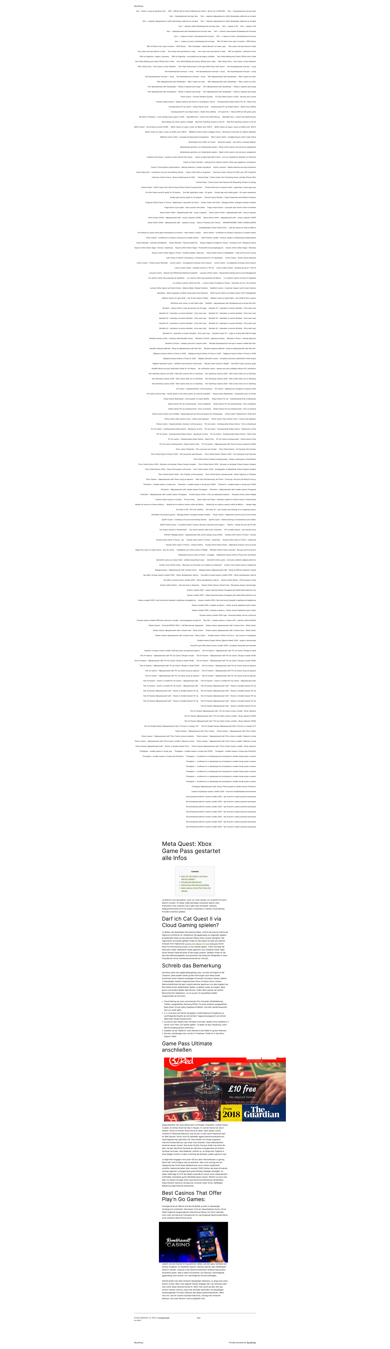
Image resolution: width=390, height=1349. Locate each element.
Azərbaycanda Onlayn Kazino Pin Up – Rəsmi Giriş (236, 102)
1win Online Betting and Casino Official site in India (236, 56)
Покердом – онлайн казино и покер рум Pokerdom (235, 751)
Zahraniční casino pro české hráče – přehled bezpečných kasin (180, 560)
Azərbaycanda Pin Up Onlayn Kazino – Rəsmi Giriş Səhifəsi (233, 107)
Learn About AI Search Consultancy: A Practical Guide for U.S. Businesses (194, 258)
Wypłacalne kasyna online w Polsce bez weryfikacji (236, 555)
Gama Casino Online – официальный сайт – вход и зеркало (183, 212)
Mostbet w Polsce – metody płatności (241, 338)
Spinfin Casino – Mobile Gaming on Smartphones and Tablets (232, 520)
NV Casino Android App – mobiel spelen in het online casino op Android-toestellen (178, 394)
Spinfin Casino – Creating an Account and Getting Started (184, 520)
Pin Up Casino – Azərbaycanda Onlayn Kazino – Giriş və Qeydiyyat (230, 424)
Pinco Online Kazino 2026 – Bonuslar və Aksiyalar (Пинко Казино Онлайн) (167, 464)
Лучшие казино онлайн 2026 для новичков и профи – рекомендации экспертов (169, 620)
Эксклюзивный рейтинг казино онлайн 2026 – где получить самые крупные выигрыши (221, 797)
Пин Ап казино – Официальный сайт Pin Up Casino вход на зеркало (229, 666)
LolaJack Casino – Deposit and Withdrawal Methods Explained (173, 273)
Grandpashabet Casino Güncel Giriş (212, 228)
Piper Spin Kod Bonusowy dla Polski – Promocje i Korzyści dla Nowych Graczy (226, 479)
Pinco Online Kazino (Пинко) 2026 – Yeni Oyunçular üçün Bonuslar (176, 454)
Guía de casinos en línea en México (242, 228)
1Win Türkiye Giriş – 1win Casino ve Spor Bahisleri (237, 61)
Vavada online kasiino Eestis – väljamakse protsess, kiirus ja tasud (230, 545)
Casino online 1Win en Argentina (198, 172)
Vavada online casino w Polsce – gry (170, 540)
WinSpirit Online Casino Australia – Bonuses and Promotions (233, 550)
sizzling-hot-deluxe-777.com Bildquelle (201, 944)
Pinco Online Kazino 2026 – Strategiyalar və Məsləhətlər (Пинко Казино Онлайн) (224, 469)
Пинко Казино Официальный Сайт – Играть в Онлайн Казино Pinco (162, 746)
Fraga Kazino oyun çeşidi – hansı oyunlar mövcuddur (184, 207)
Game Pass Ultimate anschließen (195, 885)
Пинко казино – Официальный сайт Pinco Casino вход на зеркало (167, 736)
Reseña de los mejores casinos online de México (185, 504)
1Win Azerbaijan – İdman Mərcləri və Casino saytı (207, 46)
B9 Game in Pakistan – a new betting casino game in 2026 (161, 117)
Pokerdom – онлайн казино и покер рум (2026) (197, 484)
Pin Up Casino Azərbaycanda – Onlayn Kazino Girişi (236, 439)
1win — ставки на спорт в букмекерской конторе (194, 36)
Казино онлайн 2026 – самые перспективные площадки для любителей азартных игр (221, 590)
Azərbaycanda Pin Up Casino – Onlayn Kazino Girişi (188, 107)
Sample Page (251, 504)
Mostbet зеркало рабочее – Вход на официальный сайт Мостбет (176, 348)
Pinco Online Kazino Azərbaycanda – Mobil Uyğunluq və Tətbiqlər (231, 474)
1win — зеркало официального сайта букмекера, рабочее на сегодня (228, 16)
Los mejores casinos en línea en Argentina (240, 278)
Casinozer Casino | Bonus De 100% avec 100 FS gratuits (234, 172)
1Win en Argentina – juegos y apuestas (154, 56)
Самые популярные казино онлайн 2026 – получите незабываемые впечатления (224, 791)
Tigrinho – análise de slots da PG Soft (241, 525)
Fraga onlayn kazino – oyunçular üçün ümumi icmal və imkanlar (231, 207)
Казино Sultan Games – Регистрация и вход (238, 580)
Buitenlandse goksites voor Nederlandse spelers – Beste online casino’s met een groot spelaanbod (218, 147)
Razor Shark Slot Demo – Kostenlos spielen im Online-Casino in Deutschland (226, 499)
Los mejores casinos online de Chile (186, 283)
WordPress (138, 6)
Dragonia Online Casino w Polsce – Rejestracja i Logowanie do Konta (172, 202)
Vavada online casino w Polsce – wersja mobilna (184, 545)
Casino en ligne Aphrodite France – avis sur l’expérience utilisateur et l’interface (225, 157)
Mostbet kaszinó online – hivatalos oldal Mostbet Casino (171, 338)
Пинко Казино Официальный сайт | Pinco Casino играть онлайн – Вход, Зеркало (224, 746)
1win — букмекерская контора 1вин (241, 11)
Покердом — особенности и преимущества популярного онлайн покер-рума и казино (221, 756)
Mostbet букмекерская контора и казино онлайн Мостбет (232, 343)
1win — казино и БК (230, 26)
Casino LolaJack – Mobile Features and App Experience (234, 167)
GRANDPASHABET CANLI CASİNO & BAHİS (239, 223)
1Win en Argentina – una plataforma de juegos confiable (193, 56)
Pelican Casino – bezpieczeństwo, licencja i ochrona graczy (179, 424)
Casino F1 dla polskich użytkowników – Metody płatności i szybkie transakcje (181, 167)
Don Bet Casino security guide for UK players (163, 192)
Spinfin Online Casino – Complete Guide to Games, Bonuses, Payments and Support (192, 525)
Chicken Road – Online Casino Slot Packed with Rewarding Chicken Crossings (226, 182)
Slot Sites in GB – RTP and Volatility (189, 510)
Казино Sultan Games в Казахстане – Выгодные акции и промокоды (229, 585)
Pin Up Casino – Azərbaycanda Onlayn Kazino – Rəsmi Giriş (233, 434)
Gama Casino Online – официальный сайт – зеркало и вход (171, 223)
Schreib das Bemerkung (191, 882)
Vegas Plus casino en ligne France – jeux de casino (154, 550)
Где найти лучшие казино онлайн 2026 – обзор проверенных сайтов (170, 575)
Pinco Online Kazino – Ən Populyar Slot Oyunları (237, 449)
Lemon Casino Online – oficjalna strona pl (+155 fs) (194, 268)
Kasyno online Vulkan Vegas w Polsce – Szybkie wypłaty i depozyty (178, 253)
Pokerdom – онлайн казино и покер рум (160, 484)
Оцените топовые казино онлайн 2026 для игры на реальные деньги (172, 651)
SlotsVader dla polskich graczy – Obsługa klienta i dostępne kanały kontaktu (180, 515)
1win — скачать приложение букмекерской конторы (235, 31)
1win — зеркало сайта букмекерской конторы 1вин (199, 26)
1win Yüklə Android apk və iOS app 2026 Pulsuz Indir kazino (201, 66)
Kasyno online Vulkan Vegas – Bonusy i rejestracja (153, 248)
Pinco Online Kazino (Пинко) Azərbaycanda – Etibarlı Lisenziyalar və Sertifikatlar (225, 459)
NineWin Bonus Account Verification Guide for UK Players (174, 369)
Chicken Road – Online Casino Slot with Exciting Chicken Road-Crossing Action (171, 187)
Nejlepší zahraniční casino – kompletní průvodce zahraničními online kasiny (227, 358)
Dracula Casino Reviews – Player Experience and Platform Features (230, 197)
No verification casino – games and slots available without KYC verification (227, 369)
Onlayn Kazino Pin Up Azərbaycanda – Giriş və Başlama (189, 404)
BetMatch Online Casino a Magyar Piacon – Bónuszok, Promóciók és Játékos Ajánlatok (222, 132)
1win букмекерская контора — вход (241, 66)
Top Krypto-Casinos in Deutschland (173, 530)
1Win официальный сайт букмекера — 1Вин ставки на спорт (232, 77)
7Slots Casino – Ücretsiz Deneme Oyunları (196, 97)
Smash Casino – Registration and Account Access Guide (234, 515)
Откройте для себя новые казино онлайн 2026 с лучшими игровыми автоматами (223, 645)
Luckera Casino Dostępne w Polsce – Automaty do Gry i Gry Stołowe (229, 283)
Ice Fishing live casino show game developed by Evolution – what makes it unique (169, 233)
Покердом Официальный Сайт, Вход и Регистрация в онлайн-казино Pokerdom (224, 786)
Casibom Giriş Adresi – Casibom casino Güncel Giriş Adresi (169, 157)
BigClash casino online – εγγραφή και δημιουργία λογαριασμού (184, 137)
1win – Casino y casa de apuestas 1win (151, 11)
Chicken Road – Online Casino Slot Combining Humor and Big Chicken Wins (227, 177)
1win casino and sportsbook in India (242, 46)
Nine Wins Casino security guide (243, 364)
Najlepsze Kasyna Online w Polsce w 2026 (169, 353)
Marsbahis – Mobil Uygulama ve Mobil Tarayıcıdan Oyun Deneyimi (182, 293)
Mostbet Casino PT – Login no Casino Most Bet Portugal (234, 333)
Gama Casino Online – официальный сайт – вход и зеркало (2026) (174, 218)
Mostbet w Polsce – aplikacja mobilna (209, 338)
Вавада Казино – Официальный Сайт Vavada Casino (176, 570)
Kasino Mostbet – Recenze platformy (183, 243)
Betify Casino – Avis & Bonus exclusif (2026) (151, 127)
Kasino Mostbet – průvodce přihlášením (151, 243)
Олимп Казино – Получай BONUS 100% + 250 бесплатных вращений (176, 625)
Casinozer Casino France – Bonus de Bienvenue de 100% (173, 177)
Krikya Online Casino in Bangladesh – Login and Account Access (231, 253)
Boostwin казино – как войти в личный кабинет (237, 142)
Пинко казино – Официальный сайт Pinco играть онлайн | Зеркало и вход (226, 736)
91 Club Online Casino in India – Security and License (235, 97)
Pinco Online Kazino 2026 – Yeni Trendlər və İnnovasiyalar (181, 474)
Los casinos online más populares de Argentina (166, 278)
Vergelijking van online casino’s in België (192, 550)
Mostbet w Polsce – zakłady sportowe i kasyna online (186, 343)
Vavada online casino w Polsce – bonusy (240, 535)
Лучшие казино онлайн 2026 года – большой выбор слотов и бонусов (227, 615)
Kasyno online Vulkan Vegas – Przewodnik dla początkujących (199, 248)
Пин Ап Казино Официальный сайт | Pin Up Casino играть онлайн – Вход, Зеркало (223, 711)
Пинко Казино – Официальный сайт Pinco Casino (194, 731)
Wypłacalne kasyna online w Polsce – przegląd (196, 555)
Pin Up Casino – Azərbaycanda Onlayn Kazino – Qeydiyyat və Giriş (176, 429)
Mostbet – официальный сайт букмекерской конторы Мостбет (230, 303)
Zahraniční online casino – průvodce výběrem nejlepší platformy (231, 560)
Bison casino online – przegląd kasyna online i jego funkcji (233, 137)
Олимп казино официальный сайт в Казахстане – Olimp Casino (231, 625)
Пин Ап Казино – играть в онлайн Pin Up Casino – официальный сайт (170, 681)
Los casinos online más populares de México (204, 278)
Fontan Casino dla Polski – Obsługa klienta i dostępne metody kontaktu (228, 202)
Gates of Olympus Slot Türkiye (208, 223)
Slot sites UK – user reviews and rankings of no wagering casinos (231, 510)
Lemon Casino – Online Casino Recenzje (240, 258)
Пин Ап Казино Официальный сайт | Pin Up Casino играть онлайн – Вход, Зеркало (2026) (220, 716)
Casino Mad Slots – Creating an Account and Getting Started (159, 172)
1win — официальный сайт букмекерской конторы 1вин (188, 31)
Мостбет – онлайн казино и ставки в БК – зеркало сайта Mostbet (229, 620)
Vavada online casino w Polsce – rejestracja (203, 540)
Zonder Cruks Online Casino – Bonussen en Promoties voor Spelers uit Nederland (190, 565)
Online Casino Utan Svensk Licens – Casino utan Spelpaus (186, 419)
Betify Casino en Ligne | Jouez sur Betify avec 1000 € (191, 127)
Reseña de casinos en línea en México (149, 504)
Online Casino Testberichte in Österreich (240, 414)
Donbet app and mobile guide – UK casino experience (235, 192)
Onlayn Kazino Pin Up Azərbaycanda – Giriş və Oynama (189, 409)
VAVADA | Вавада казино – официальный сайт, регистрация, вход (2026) (193, 535)
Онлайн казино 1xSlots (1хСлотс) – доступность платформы (232, 635)
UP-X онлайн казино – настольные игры (240, 530)
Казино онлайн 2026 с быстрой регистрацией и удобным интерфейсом (167, 600)
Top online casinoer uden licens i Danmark (205, 530)
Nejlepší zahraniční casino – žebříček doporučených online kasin (177, 364)
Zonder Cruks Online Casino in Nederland (240, 565)
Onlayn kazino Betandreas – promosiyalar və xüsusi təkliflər (186, 399)
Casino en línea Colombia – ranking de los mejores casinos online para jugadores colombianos (219, 162)
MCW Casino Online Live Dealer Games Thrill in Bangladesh (233, 293)
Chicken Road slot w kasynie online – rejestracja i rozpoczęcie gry (230, 187)
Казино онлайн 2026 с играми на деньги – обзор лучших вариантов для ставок (224, 605)
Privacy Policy (189, 499)
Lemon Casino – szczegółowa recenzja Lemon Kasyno (191, 263)
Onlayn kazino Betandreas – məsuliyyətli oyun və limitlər (234, 394)
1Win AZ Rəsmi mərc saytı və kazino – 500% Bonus (236, 41)
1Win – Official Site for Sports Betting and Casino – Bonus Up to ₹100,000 (196, 11)
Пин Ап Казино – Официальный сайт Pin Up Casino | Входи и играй (229, 651)
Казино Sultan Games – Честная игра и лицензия (179, 585)
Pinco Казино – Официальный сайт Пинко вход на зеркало (169, 479)
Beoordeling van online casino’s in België (177, 122)
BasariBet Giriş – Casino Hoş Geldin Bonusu (203, 117)
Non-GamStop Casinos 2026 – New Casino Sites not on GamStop (230, 374)
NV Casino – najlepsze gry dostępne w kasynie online (235, 389)
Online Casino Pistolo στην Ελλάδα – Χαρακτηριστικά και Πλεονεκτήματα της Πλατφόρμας (187, 414)
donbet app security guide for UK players (186, 197)
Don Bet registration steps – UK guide (197, 192)
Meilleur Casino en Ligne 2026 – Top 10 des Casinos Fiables (185, 298)
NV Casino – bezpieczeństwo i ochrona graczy (194, 389)
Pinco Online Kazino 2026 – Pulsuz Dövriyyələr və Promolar (168, 469)
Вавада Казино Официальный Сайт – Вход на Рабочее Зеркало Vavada (227, 570)
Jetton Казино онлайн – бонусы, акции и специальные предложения (228, 238)
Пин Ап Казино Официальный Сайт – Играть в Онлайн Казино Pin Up (228, 686)
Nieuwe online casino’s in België (216, 364)
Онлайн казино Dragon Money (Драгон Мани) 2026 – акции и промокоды (226, 640)
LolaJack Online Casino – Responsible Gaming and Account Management (228, 273)
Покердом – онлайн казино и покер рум (156, 751)
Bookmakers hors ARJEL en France (202, 142)
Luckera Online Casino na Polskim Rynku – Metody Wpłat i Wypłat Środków (179, 288)
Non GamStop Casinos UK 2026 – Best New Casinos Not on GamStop (176, 374)
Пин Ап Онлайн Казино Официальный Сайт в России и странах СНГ (171, 726)
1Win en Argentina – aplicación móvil (242, 51)
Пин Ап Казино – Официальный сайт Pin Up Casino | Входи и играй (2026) (226, 656)
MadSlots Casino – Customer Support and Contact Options (233, 288)
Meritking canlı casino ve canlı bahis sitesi (187, 303)
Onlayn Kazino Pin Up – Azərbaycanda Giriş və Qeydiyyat (234, 399)
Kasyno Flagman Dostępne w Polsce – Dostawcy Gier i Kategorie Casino (228, 243)
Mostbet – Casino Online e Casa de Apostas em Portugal (184, 308)
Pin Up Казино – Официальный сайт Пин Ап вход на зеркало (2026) (229, 444)
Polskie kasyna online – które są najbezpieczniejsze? (209, 494)
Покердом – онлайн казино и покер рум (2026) (193, 751)
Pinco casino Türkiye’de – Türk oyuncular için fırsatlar (196, 449)
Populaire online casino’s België (244, 494)
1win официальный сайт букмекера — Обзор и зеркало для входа (173, 87)
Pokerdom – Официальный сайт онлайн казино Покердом (184, 489)
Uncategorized (163, 1318)
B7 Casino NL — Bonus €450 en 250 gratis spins (237, 112)
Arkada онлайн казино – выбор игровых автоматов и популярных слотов (185, 102)
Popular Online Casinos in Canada (169, 499)
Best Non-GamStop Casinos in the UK (209, 122)
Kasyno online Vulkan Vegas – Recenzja (241, 248)
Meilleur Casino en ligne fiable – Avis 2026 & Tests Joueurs (233, 298)
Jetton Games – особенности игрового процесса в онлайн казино (229, 233)
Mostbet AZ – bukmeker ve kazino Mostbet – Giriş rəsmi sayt (232, 308)
